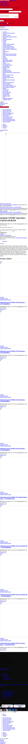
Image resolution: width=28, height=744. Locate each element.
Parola (4, 11)
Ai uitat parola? (3, 23)
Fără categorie (6, 51)
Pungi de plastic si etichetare (9, 79)
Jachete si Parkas (6, 63)
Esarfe (4, 50)
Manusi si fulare (6, 67)
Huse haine (5, 58)
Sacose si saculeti (6, 83)
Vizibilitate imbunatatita (8, 98)
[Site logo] (2, 26)
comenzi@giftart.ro (7, 679)
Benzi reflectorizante (7, 39)
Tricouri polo (5, 91)
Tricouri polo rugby (7, 92)
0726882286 (6, 25)
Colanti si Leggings (7, 45)
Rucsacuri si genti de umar (8, 82)
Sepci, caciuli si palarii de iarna (9, 86)
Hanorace (5, 57)
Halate (4, 56)
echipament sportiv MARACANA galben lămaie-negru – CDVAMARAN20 (13, 497)
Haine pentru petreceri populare (9, 55)
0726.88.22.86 (13, 0)
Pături (4, 73)
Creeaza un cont (6, 5)
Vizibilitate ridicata (7, 99)
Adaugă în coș (3, 232)
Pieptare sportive (6, 76)
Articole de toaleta (7, 35)
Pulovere (5, 78)
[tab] (15, 241)
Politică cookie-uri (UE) (8, 694)
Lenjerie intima (6, 66)
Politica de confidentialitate (8, 692)
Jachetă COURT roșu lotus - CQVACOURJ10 (10, 208)
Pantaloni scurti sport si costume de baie (11, 72)
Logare (2, 20)
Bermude (5, 40)
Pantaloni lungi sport (7, 71)
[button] (3, 309)
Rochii (4, 81)
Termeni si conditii (7, 691)
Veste (4, 97)
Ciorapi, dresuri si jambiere (8, 44)
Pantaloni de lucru (6, 70)
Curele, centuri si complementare (10, 49)
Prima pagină (3, 204)
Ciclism (4, 42)
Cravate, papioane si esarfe (8, 47)
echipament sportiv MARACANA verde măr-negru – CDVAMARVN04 (12, 644)
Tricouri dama (6, 89)
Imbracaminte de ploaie (8, 60)
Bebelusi (4, 38)
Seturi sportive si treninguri (8, 87)
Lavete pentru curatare (7, 65)
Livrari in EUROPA (7, 696)
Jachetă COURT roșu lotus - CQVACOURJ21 (10, 213)
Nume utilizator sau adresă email (10, 7)
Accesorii (5, 31)
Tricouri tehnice (6, 93)
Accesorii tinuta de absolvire (9, 33)
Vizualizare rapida (4, 298)
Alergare (4, 34)
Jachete (4, 62)
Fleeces (4, 52)
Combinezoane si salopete (8, 46)
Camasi (4, 41)
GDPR (4, 697)
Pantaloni (5, 68)
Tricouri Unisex (6, 94)
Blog (4, 698)
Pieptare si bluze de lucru (8, 74)
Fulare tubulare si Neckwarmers (9, 54)
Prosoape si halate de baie (8, 77)
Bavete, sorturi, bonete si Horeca (10, 36)
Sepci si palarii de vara (7, 84)
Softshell (4, 88)
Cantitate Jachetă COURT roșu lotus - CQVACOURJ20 (14, 229)
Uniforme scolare (6, 95)
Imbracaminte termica (7, 61)
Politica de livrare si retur (8, 693)
